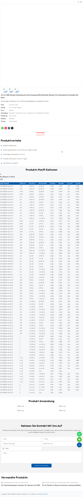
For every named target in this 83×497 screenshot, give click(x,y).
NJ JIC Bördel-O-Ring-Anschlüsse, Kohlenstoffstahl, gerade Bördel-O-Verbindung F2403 (61, 485)
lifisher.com (35, 494)
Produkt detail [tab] (40, 132)
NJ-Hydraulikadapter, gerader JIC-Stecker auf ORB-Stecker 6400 (21, 485)
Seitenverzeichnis (42, 494)
